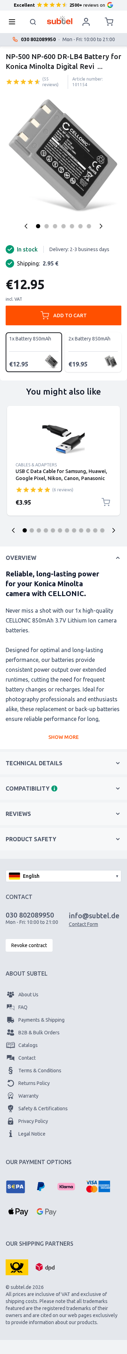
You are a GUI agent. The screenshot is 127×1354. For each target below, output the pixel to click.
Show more (63, 737)
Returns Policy (34, 1083)
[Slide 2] (31, 530)
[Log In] (86, 22)
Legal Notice (32, 1134)
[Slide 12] (102, 530)
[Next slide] (113, 530)
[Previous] (26, 226)
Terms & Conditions (39, 1070)
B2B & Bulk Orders (39, 1032)
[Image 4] (63, 226)
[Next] (101, 226)
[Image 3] (55, 226)
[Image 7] (89, 226)
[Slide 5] (52, 530)
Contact (27, 1058)
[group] (23, 81)
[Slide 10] (88, 530)
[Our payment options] (15, 1186)
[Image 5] (72, 226)
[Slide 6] (60, 530)
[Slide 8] (74, 530)
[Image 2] (46, 226)
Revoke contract (29, 945)
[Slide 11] (95, 530)
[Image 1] (38, 226)
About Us (28, 994)
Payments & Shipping (41, 1020)
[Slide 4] (45, 530)
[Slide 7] (67, 530)
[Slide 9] (81, 530)
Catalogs (28, 1045)
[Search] (33, 22)
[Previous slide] (13, 530)
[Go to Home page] (60, 20)
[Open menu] (14, 21)
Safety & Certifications (43, 1108)
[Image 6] (80, 226)
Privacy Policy (33, 1121)
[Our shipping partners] (17, 1266)
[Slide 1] (24, 530)
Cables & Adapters (36, 464)
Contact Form (83, 924)
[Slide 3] (38, 530)
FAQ (23, 1007)
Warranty (28, 1096)
